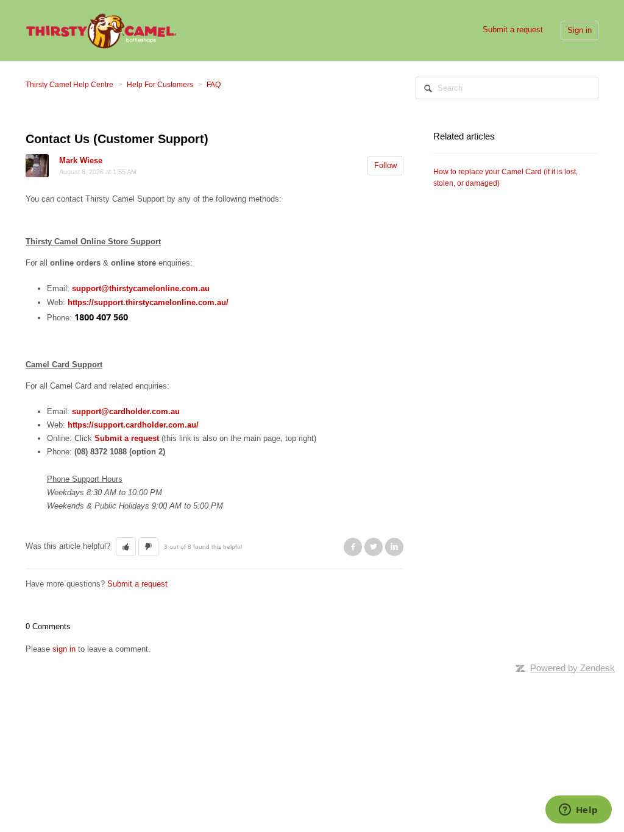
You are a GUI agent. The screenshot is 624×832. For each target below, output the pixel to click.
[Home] (101, 29)
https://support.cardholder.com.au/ (133, 424)
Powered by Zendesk (572, 668)
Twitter (373, 547)
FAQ (214, 84)
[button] (126, 547)
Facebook (353, 547)
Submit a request (513, 29)
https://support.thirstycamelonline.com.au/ (148, 302)
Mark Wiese (80, 160)
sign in (64, 649)
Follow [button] (385, 165)
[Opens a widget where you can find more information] (578, 810)
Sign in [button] (579, 30)
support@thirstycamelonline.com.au (141, 288)
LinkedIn (394, 547)
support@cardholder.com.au (126, 411)
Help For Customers (160, 84)
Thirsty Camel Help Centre (69, 84)
